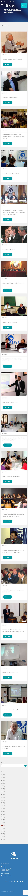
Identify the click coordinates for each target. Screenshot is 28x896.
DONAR (24, 5)
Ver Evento (7, 64)
